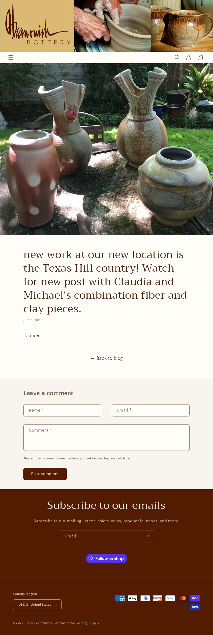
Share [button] (34, 335)
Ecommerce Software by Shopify (76, 623)
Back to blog (110, 358)
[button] (11, 57)
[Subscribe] (147, 536)
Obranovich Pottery (39, 623)
